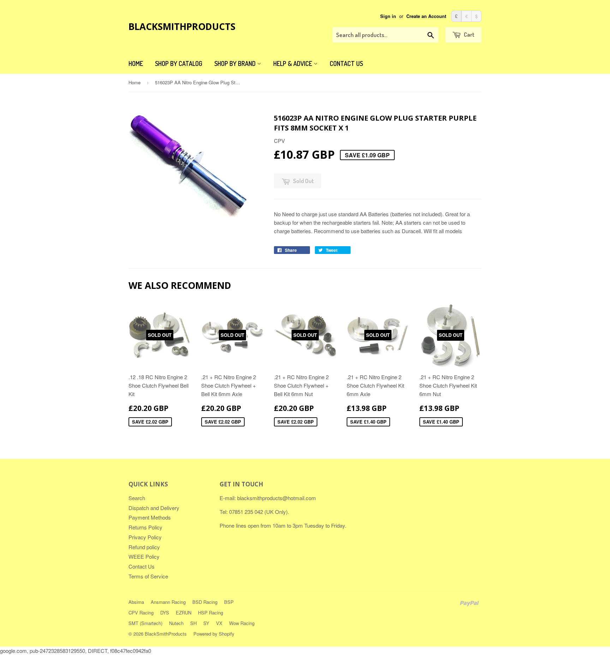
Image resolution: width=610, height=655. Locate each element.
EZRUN (183, 612)
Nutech (176, 623)
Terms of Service (148, 576)
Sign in (388, 16)
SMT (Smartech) (145, 623)
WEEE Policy (144, 556)
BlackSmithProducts (181, 26)
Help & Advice (293, 63)
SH (193, 623)
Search (136, 498)
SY (206, 623)
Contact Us (346, 63)
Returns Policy (145, 527)
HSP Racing (210, 612)
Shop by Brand (235, 63)
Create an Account (426, 16)
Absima (136, 602)
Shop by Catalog (178, 63)
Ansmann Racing (168, 602)
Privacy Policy (145, 537)
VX (219, 623)
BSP (229, 602)
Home (135, 63)
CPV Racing (141, 612)
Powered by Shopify (213, 633)
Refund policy (144, 547)
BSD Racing (204, 602)
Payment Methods (149, 517)
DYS (164, 612)
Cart (468, 34)
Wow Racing (242, 623)
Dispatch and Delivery (153, 507)
